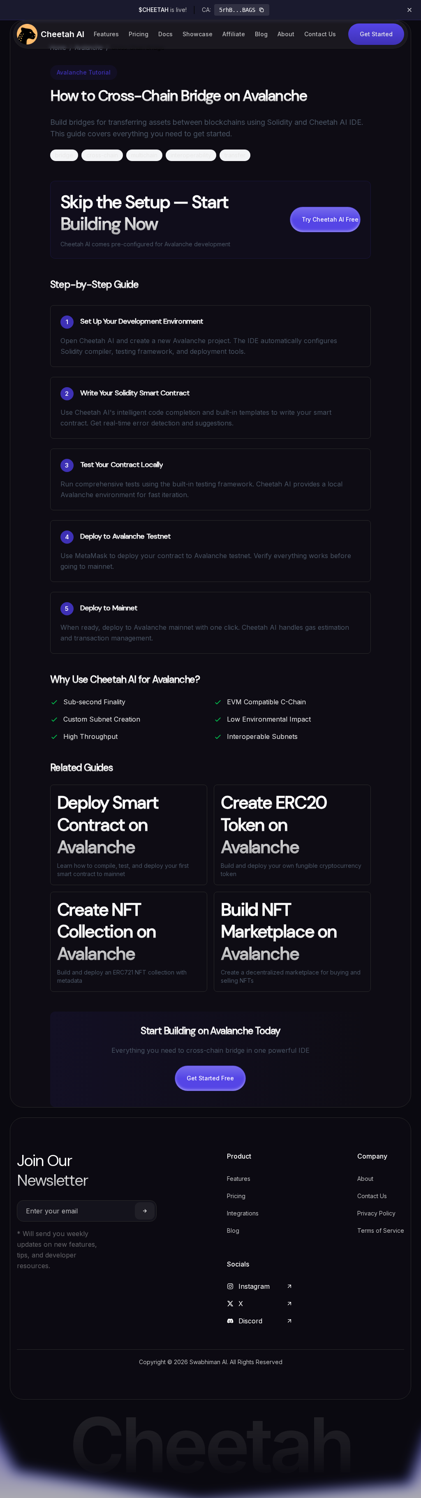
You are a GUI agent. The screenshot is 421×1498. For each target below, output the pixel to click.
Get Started (376, 33)
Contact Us (320, 33)
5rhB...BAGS (237, 10)
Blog (261, 33)
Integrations (243, 1213)
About (286, 33)
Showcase (198, 33)
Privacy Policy (376, 1213)
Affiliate (233, 33)
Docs (165, 33)
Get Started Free (210, 1078)
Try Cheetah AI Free (330, 219)
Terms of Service (380, 1230)
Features (106, 33)
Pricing (138, 33)
